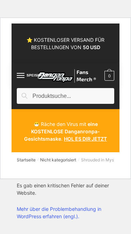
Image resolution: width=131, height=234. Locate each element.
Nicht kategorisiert (58, 159)
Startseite (26, 159)
